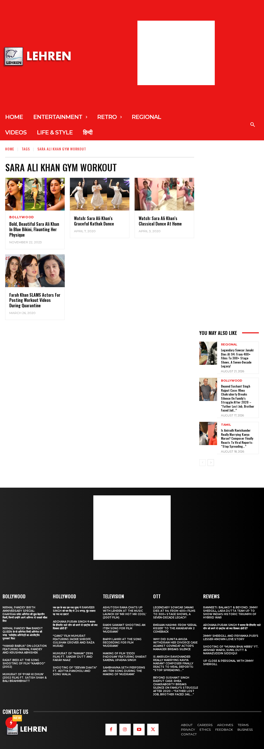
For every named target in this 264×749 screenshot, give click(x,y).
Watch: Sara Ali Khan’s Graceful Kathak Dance (94, 221)
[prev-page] (202, 462)
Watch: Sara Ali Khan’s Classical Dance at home (160, 221)
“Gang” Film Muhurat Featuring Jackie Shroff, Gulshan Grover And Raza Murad (73, 641)
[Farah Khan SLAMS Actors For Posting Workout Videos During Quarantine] (35, 270)
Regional (229, 344)
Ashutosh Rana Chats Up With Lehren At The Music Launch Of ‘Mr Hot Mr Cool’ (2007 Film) (124, 612)
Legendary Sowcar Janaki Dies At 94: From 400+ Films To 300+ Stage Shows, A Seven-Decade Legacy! (237, 358)
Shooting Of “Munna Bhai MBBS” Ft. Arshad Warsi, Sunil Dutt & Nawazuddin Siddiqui (231, 650)
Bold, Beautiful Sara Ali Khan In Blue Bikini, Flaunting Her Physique (34, 229)
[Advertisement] (176, 53)
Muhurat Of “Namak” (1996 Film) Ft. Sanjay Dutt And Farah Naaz (73, 657)
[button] (252, 125)
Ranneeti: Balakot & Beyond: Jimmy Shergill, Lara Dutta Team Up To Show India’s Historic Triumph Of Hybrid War (230, 612)
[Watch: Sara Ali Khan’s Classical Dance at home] (164, 194)
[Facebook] (111, 729)
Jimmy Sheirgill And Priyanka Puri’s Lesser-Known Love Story (230, 637)
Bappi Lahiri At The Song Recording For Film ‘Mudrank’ (122, 643)
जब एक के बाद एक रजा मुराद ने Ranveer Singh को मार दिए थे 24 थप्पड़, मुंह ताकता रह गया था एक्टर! (74, 611)
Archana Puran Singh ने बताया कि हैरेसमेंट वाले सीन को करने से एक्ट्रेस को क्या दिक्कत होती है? (75, 625)
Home (9, 148)
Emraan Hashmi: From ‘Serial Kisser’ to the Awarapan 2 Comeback (175, 628)
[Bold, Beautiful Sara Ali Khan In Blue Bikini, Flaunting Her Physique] (35, 194)
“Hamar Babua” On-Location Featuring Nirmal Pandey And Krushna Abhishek (25, 649)
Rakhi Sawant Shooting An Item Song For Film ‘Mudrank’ (124, 628)
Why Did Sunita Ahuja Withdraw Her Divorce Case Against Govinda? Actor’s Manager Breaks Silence (175, 644)
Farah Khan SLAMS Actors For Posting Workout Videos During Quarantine (34, 300)
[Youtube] (139, 729)
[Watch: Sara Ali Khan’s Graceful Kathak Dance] (99, 194)
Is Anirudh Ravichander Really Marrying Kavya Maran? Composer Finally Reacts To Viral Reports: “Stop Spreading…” (237, 438)
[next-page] (211, 462)
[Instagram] (125, 729)
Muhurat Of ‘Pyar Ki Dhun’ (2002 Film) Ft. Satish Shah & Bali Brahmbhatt (25, 678)
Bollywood (21, 217)
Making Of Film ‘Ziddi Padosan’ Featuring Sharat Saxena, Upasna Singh (125, 657)
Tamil (226, 424)
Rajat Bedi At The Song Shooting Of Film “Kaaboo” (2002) (24, 663)
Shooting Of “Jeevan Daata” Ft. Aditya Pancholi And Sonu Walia (75, 671)
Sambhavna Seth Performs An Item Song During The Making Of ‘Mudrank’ (124, 671)
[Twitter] (153, 729)
